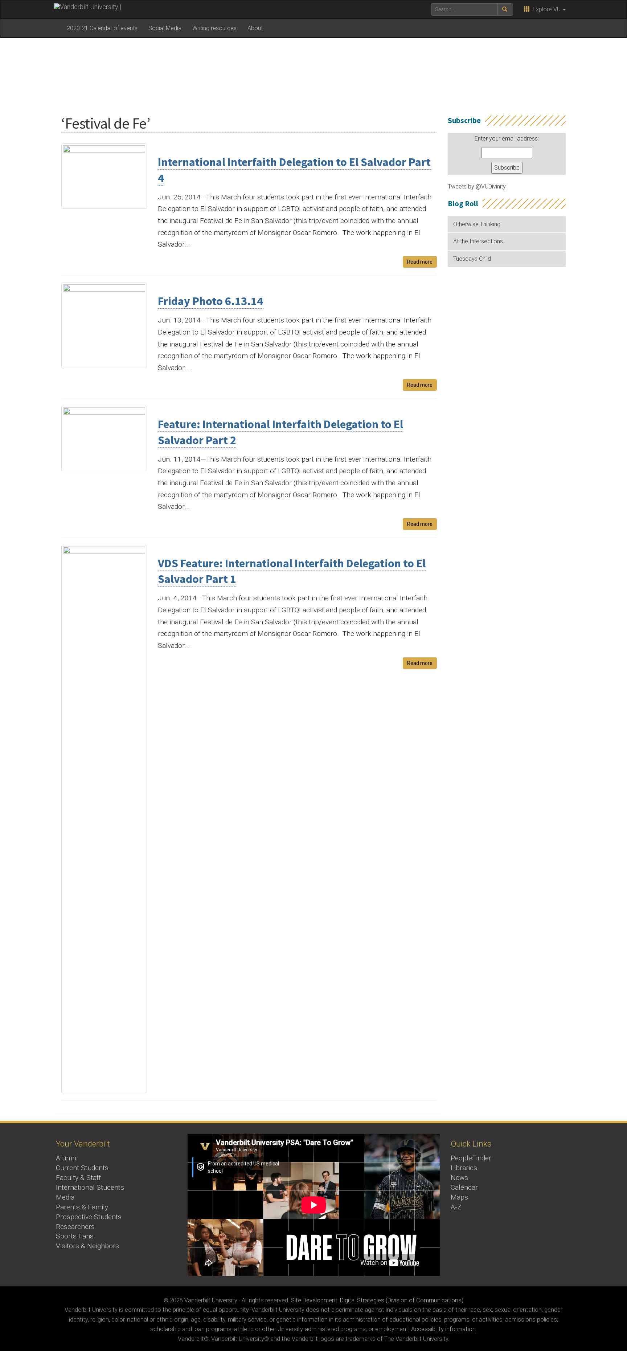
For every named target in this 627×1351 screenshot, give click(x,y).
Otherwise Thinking (476, 224)
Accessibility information (443, 1329)
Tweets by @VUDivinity (477, 186)
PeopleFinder (471, 1158)
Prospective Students (89, 1217)
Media (65, 1197)
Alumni (67, 1158)
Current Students (82, 1168)
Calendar (464, 1187)
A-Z (456, 1207)
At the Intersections (478, 241)
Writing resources (214, 28)
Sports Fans (75, 1236)
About (255, 28)
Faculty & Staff (78, 1177)
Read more (420, 262)
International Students (90, 1187)
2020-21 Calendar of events (102, 28)
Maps (459, 1197)
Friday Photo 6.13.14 (210, 301)
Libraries (464, 1168)
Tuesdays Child (472, 258)
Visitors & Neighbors (87, 1246)
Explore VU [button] (546, 9)
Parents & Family (82, 1207)
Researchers (75, 1226)
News (459, 1177)
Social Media (164, 28)
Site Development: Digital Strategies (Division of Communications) (377, 1300)
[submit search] (505, 9)
